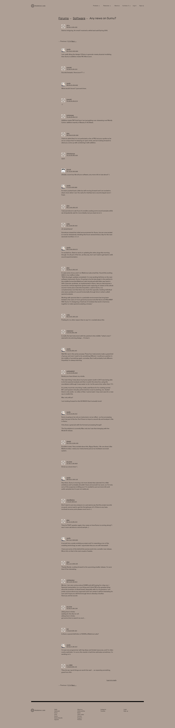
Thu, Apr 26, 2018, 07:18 (72, 101)
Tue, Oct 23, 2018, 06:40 (72, 373)
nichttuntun (70, 580)
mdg (68, 224)
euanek (69, 67)
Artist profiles (81, 711)
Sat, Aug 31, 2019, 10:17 (72, 646)
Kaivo (56, 713)
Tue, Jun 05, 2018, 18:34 (72, 155)
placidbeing (71, 500)
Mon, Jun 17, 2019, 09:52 (72, 540)
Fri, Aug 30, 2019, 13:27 (72, 630)
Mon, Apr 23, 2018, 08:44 (72, 51)
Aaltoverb (57, 711)
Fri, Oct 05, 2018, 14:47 (72, 350)
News (78, 713)
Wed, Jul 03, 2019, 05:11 (72, 582)
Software (79, 18)
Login (125, 709)
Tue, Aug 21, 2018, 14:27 (72, 269)
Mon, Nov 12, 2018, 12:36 (72, 443)
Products (95, 5)
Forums (64, 18)
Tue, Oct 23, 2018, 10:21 (72, 413)
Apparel (56, 719)
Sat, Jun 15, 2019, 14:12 (72, 522)
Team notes (80, 714)
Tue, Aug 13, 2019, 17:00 (72, 608)
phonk (69, 169)
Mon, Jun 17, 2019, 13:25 (72, 563)
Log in (134, 5)
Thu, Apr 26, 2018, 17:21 (72, 117)
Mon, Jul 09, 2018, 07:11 (72, 249)
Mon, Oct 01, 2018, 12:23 (72, 316)
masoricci (70, 331)
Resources (106, 5)
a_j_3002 (69, 665)
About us (116, 5)
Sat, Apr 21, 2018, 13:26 (72, 27)
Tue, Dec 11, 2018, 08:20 (72, 463)
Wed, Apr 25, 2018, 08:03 (72, 85)
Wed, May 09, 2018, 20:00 (72, 135)
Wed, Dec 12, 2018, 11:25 (72, 479)
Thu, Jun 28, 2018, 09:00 (72, 171)
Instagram (103, 709)
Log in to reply (111, 680)
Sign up (141, 5)
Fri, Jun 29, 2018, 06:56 (72, 187)
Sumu (56, 716)
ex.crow (69, 462)
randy (69, 49)
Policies (79, 719)
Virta (55, 714)
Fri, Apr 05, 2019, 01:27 (72, 501)
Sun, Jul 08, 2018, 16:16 (72, 225)
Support (79, 718)
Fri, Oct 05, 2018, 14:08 (72, 332)
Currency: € (125, 5)
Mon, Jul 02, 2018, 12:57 (72, 207)
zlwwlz (69, 441)
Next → (73, 41)
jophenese (70, 115)
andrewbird (70, 371)
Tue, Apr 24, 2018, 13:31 (72, 69)
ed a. (68, 25)
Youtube (103, 711)
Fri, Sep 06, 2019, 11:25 (72, 666)
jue (68, 629)
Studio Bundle (58, 718)
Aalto (55, 709)
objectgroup (71, 153)
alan (68, 133)
